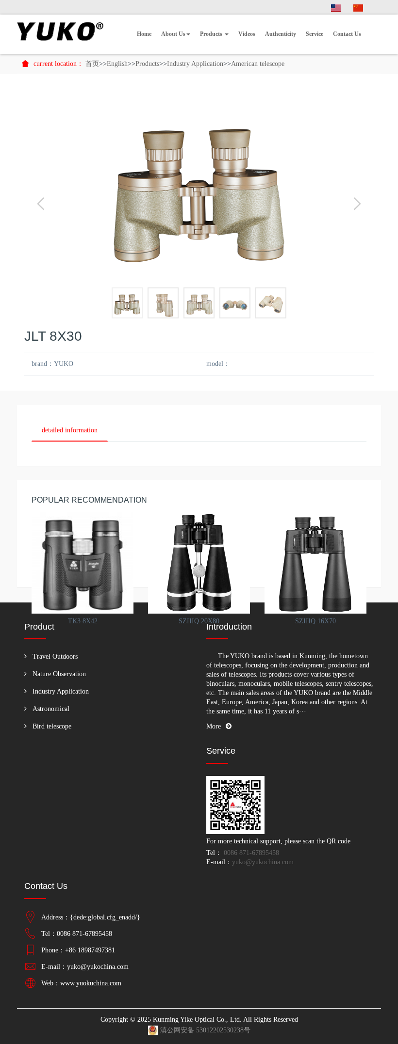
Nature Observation (59, 674)
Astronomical (51, 708)
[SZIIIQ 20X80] (199, 563)
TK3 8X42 (83, 621)
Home (144, 34)
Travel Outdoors (55, 656)
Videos (246, 34)
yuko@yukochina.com (263, 862)
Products (212, 34)
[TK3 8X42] (82, 563)
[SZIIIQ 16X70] (315, 563)
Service (314, 34)
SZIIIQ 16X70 (315, 621)
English (117, 63)
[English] (336, 7)
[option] (199, 186)
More (213, 726)
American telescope (257, 63)
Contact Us (347, 34)
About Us (173, 34)
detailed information (70, 430)
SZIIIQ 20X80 (199, 621)
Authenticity (280, 34)
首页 (92, 63)
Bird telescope (52, 726)
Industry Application (195, 63)
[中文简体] (358, 7)
